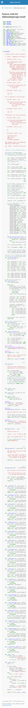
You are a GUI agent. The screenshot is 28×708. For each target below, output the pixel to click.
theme (17, 703)
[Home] (2, 8)
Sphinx (9, 703)
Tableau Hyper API (15, 2)
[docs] (23, 362)
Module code (8, 8)
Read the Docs (8, 705)
